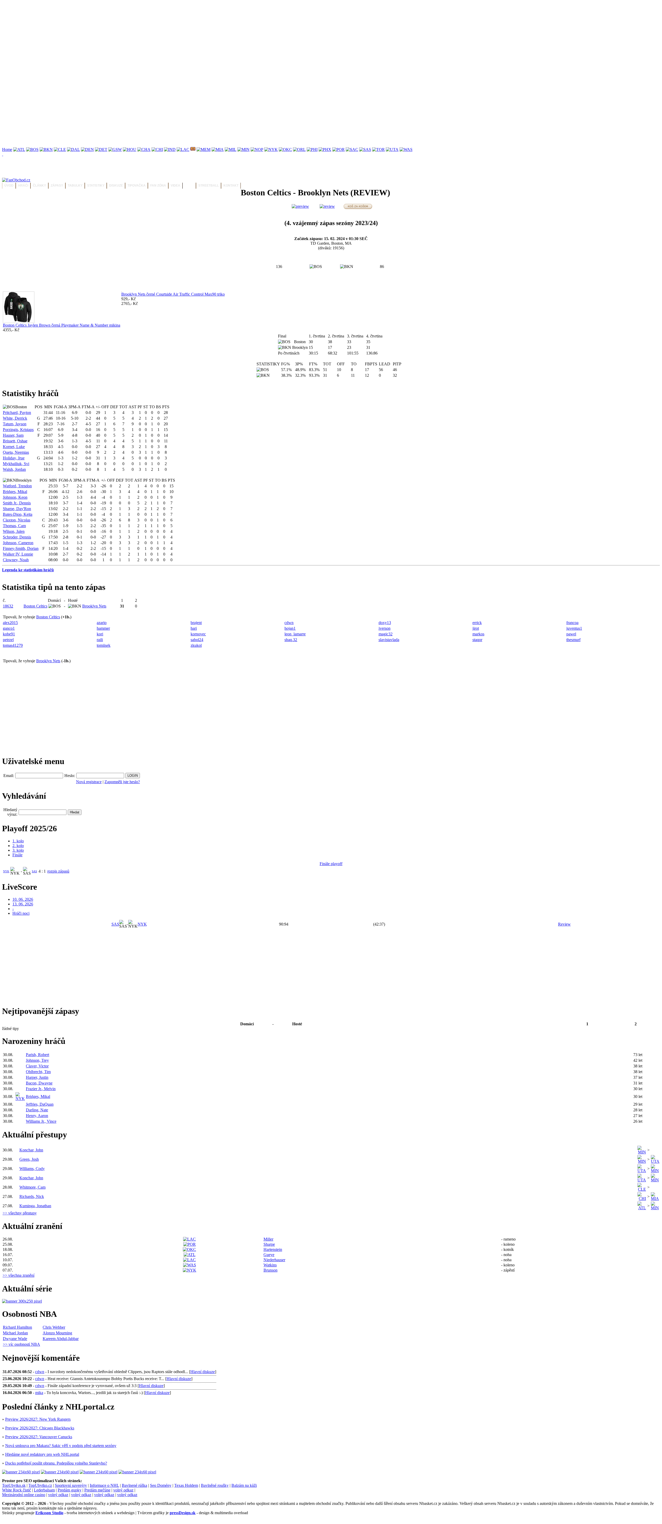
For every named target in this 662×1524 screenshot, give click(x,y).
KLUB (189, 185)
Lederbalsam (44, 1490)
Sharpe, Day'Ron (17, 508)
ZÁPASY (57, 185)
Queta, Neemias (16, 452)
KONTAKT (230, 185)
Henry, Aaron (37, 1115)
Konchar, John (31, 1150)
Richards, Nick (31, 1196)
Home (7, 149)
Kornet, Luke (14, 446)
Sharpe (269, 1244)
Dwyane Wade (15, 1338)
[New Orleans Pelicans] (257, 149)
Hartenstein (273, 1249)
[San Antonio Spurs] (365, 149)
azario (102, 622)
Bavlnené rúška (134, 1485)
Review (564, 924)
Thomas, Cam (14, 526)
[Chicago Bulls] (157, 149)
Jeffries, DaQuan (40, 1104)
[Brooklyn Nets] (46, 149)
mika (39, 1392)
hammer (103, 628)
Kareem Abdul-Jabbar (61, 1338)
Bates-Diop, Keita (17, 514)
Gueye (269, 1254)
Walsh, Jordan (14, 469)
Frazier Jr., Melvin (41, 1089)
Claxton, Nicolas (16, 520)
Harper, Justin (37, 1077)
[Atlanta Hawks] (19, 149)
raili (100, 639)
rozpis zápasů (58, 871)
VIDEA (175, 185)
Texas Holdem (186, 1485)
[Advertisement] (157, 38)
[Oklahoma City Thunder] (285, 149)
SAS (34, 871)
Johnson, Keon (15, 497)
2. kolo (18, 845)
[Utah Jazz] (392, 149)
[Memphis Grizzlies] (203, 149)
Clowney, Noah (16, 560)
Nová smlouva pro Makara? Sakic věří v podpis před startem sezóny (60, 1445)
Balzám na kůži (244, 1485)
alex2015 (10, 622)
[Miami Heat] (218, 149)
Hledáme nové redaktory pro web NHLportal (42, 1454)
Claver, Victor (37, 1066)
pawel (571, 634)
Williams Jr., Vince (41, 1121)
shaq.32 (290, 639)
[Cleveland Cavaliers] (60, 149)
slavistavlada (389, 639)
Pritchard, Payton (17, 412)
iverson (384, 628)
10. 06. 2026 (22, 899)
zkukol (196, 645)
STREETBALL (208, 185)
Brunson (270, 1270)
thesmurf (573, 639)
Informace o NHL (104, 1485)
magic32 (386, 634)
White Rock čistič (16, 1490)
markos (478, 634)
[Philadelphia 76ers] (312, 149)
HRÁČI (23, 185)
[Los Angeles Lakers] (192, 149)
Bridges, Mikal (15, 491)
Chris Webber (54, 1327)
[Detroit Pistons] (101, 149)
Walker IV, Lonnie (18, 554)
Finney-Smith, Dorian (21, 548)
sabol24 (197, 639)
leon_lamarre (295, 634)
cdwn (289, 622)
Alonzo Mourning (57, 1333)
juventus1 (574, 628)
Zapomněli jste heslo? (122, 782)
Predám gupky (69, 1490)
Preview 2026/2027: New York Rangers (38, 1419)
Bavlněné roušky (215, 1485)
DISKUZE (116, 185)
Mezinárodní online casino (23, 1494)
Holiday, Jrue (14, 458)
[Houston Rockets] (129, 149)
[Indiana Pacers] (170, 149)
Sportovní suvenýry (71, 1485)
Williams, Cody (32, 1168)
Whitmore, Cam (32, 1187)
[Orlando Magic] (299, 149)
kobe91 (9, 634)
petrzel (8, 639)
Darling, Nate (37, 1110)
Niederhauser (274, 1260)
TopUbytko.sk (14, 1485)
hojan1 (290, 628)
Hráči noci (20, 913)
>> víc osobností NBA (21, 1344)
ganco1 (9, 628)
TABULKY (75, 185)
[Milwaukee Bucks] (230, 149)
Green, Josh (29, 1159)
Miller (268, 1239)
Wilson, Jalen (14, 531)
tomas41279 (13, 645)
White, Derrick (15, 418)
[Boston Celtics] (32, 149)
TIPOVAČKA (136, 185)
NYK (6, 871)
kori (100, 634)
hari (194, 628)
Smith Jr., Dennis (17, 503)
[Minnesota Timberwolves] (243, 149)
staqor (477, 639)
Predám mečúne (97, 1490)
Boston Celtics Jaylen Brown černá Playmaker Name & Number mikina (61, 325)
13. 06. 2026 (22, 904)
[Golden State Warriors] (115, 149)
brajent (196, 622)
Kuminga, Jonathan (35, 1206)
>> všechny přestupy (20, 1213)
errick (477, 622)
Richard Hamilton (17, 1327)
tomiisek (103, 645)
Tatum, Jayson (14, 424)
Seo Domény (160, 1485)
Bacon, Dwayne (39, 1083)
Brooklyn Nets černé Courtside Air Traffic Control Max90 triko (173, 294)
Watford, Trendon (17, 486)
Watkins (270, 1265)
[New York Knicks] (271, 149)
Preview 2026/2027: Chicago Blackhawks (39, 1428)
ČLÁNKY (39, 185)
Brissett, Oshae (15, 441)
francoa (572, 622)
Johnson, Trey (37, 1060)
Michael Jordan (15, 1333)
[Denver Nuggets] (87, 149)
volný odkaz (123, 1490)
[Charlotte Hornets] (144, 149)
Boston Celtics (35, 606)
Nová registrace (89, 782)
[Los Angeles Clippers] (183, 149)
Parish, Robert (37, 1054)
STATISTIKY (95, 185)
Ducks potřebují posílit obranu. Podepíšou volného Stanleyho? (56, 1463)
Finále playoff (331, 863)
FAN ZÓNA (158, 185)
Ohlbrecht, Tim (38, 1071)
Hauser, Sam (13, 435)
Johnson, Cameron (18, 543)
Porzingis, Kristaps (18, 429)
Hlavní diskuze (202, 1371)
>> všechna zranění (18, 1275)
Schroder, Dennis (17, 537)
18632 (8, 606)
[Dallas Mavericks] (73, 149)
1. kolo (18, 841)
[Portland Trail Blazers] (338, 149)
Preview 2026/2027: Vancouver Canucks (38, 1437)
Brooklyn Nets (94, 606)
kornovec (198, 634)
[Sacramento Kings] (352, 149)
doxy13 (385, 622)
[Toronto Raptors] (378, 149)
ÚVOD (8, 185)
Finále (17, 855)
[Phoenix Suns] (325, 149)
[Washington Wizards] (406, 149)
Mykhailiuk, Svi (16, 463)
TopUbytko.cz (40, 1485)
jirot (475, 628)
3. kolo (18, 850)
